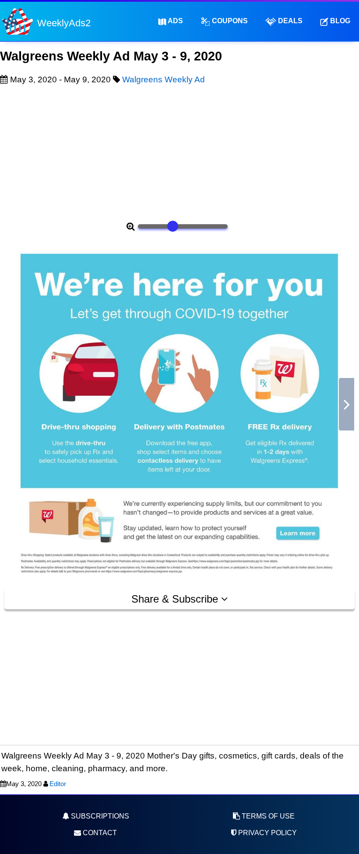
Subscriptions (99, 816)
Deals (289, 21)
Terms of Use (267, 816)
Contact (99, 832)
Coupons (229, 21)
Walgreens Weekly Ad (163, 79)
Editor (57, 783)
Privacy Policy (266, 832)
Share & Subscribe (176, 599)
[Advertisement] (179, 151)
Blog (339, 21)
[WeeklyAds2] (17, 20)
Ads (174, 21)
